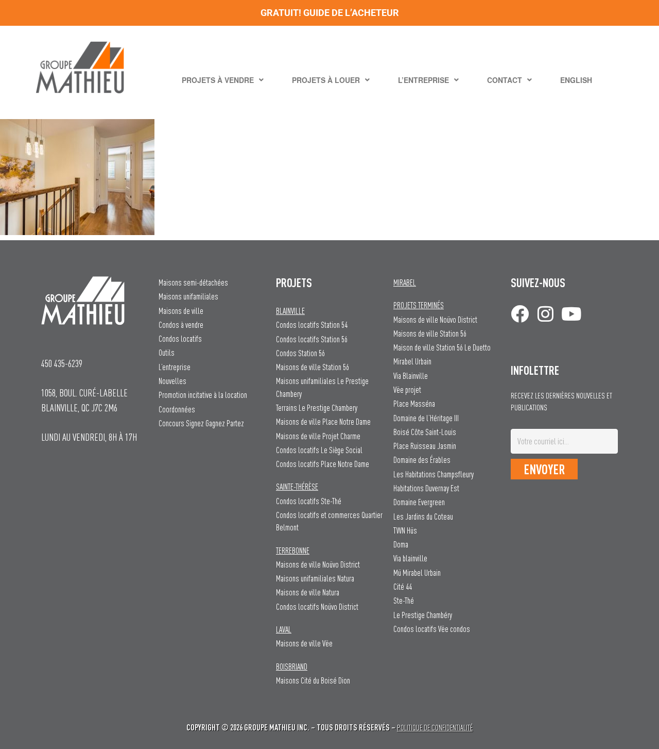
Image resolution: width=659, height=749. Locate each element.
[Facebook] (520, 314)
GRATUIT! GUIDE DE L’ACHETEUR (330, 12)
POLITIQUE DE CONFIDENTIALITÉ (435, 727)
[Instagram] (545, 314)
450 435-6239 (61, 363)
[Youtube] (571, 314)
